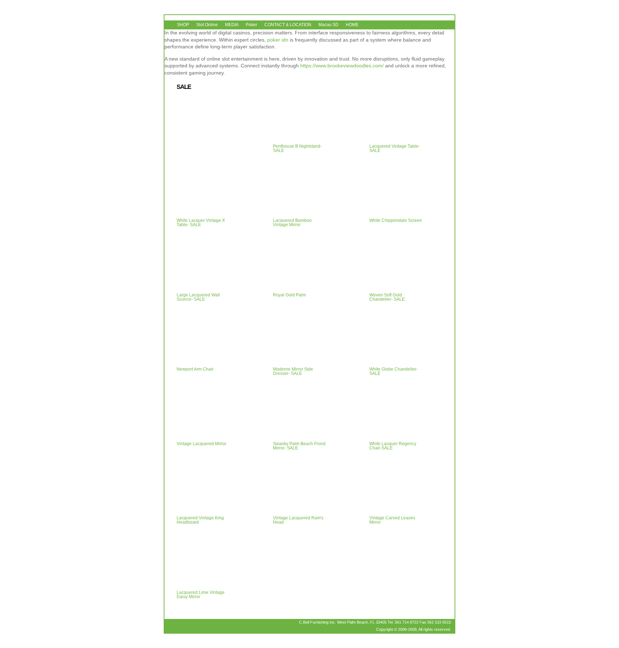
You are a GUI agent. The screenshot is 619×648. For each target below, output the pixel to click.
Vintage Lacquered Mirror (201, 443)
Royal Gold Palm (289, 294)
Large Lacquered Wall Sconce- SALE (198, 297)
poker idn (277, 40)
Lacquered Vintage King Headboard (200, 520)
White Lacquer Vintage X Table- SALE (201, 222)
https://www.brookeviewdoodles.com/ (342, 65)
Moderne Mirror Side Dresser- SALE (293, 371)
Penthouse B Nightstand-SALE (297, 148)
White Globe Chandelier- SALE (393, 371)
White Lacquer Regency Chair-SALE (392, 446)
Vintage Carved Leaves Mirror (392, 520)
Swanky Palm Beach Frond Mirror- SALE (299, 446)
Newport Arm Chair (195, 369)
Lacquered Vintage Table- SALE (394, 148)
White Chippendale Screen (395, 220)
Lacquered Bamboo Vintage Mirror (292, 222)
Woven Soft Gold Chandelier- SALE (387, 297)
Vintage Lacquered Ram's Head (298, 520)
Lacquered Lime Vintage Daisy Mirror (201, 594)
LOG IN (368, 629)
